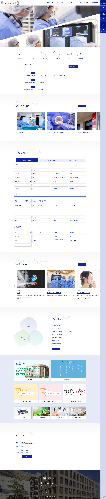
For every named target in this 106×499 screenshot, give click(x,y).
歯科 (16, 240)
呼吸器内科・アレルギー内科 (58, 177)
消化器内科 (17, 177)
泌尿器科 (17, 188)
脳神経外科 (72, 181)
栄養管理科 (17, 245)
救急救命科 (54, 232)
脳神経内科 (17, 185)
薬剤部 (35, 240)
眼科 (34, 188)
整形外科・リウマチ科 (75, 185)
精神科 (53, 170)
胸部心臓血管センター (20, 217)
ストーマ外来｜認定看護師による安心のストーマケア (22, 201)
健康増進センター (56, 220)
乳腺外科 (35, 181)
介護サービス (68, 2)
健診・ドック (78, 2)
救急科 (71, 170)
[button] (15, 123)
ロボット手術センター (75, 220)
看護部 (16, 232)
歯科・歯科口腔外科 (56, 173)
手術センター (55, 217)
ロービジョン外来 (56, 201)
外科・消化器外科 (74, 177)
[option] (32, 124)
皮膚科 (16, 170)
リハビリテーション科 (75, 240)
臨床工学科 (72, 236)
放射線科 (17, 173)
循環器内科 (36, 185)
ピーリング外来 (19, 205)
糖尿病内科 (36, 177)
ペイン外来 (72, 205)
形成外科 (72, 188)
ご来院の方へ (50, 2)
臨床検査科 (17, 236)
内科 (71, 173)
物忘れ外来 (54, 205)
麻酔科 (35, 173)
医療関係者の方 (94, 2)
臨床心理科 (54, 236)
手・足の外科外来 (37, 205)
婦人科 (35, 170)
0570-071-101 (25, 446)
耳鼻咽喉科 (54, 188)
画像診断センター (37, 217)
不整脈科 (54, 185)
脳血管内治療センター (38, 220)
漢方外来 (72, 201)
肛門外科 (54, 181)
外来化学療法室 (37, 232)
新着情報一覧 (72, 66)
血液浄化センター (19, 220)
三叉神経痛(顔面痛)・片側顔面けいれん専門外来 (40, 201)
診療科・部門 (59, 2)
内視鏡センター (73, 217)
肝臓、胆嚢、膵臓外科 (20, 181)
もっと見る (81, 106)
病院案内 (86, 2)
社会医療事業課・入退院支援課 (58, 240)
